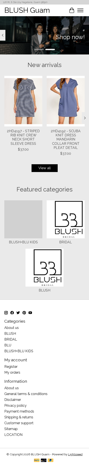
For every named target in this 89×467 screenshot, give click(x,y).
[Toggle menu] (80, 10)
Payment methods (19, 411)
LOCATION (13, 435)
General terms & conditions (26, 394)
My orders (12, 372)
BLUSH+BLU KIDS (23, 242)
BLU (7, 345)
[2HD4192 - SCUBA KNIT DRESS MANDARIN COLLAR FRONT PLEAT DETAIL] (66, 101)
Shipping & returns (18, 417)
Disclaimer (12, 400)
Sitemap (11, 429)
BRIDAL (65, 242)
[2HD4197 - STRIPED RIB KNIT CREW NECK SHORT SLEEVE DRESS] (23, 101)
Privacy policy (15, 405)
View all (44, 168)
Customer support (18, 423)
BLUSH (44, 290)
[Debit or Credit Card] (43, 461)
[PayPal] (37, 461)
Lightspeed (75, 454)
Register (10, 367)
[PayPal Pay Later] (50, 461)
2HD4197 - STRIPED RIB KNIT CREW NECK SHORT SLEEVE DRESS (23, 137)
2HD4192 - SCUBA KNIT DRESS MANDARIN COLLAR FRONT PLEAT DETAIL (66, 139)
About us (11, 328)
